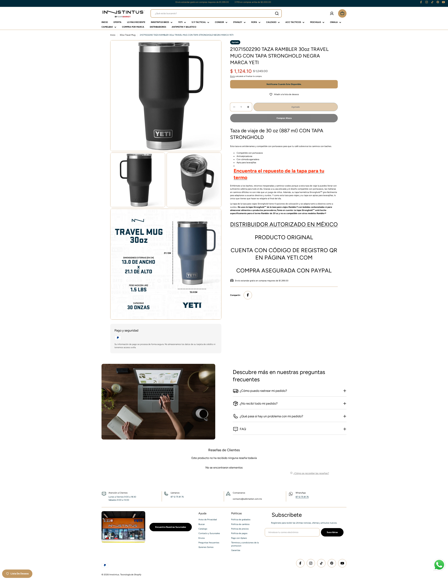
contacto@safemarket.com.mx (247, 499)
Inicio (112, 35)
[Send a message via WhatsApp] (439, 565)
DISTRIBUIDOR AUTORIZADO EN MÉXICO (284, 224)
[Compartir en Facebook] (248, 295)
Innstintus (114, 574)
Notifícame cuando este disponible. (284, 84)
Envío (232, 76)
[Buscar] (277, 13)
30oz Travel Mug (127, 35)
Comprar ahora (284, 118)
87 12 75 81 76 (302, 497)
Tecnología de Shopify (130, 574)
